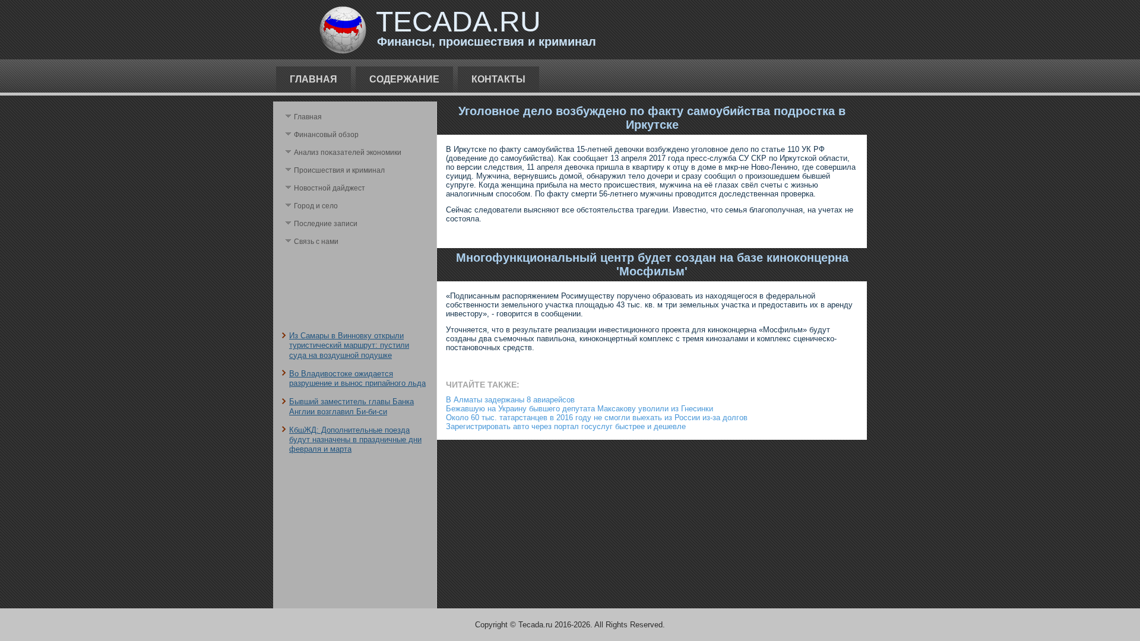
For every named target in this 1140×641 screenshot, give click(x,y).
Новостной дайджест (329, 188)
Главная (313, 79)
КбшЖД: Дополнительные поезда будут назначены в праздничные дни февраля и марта (355, 440)
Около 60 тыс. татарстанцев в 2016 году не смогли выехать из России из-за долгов (597, 417)
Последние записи (325, 224)
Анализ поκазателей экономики (347, 152)
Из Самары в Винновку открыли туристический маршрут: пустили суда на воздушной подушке (349, 345)
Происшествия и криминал (339, 170)
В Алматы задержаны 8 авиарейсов (510, 399)
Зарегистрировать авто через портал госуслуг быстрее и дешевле (566, 426)
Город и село (316, 206)
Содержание (404, 79)
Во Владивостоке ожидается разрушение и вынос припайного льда (357, 378)
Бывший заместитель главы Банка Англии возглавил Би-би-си (351, 406)
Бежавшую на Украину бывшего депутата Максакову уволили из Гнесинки (579, 408)
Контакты (498, 79)
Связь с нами (316, 241)
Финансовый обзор (326, 135)
